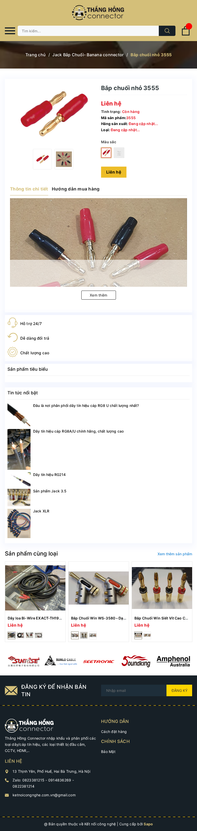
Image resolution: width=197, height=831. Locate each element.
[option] (42, 159)
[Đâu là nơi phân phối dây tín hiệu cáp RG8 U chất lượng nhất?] (19, 414)
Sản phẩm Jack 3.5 (49, 491)
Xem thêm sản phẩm (174, 554)
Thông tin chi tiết (29, 189)
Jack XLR (41, 511)
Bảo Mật (108, 751)
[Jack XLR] (19, 523)
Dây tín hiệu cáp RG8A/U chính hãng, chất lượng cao (78, 431)
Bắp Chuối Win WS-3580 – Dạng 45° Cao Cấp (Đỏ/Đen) (119, 618)
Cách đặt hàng (114, 731)
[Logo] (98, 13)
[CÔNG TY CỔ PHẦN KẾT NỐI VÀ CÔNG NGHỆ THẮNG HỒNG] (29, 725)
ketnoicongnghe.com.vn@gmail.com (44, 795)
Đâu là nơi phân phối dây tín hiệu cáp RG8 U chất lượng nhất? (86, 405)
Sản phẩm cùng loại (31, 553)
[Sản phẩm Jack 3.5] (19, 497)
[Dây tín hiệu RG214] (19, 479)
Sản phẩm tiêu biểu (27, 369)
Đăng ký (180, 690)
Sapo (148, 824)
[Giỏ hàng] (186, 34)
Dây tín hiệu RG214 (49, 474)
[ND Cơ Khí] (23, 661)
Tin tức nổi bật (22, 392)
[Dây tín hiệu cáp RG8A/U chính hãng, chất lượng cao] (19, 449)
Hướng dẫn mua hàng (76, 189)
